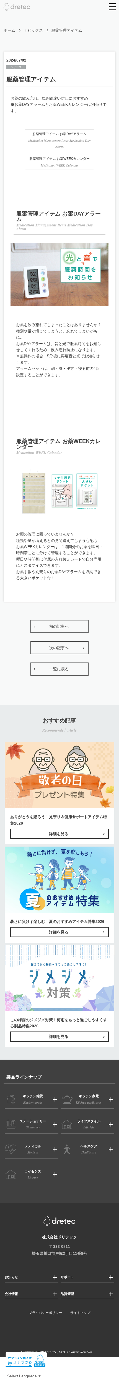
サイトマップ (80, 1313)
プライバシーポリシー (45, 1313)
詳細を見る (58, 834)
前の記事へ (59, 626)
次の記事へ (59, 648)
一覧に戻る (59, 669)
